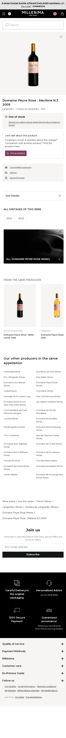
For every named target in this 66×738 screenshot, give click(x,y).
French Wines (44, 501)
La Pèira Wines (11, 418)
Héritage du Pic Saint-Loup (17, 396)
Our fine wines (26, 501)
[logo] (33, 13)
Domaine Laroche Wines (48, 371)
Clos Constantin (11, 435)
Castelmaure (10, 391)
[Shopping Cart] (62, 14)
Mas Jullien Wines (44, 377)
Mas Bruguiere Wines (14, 427)
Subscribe (33, 554)
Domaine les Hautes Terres (49, 466)
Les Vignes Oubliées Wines (49, 401)
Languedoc (8, 109)
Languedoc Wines (12, 507)
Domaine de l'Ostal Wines (49, 444)
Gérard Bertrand (12, 371)
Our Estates (10, 686)
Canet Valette (10, 474)
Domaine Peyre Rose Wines (17, 512)
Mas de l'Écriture (12, 460)
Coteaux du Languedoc (27, 109)
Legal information (26, 686)
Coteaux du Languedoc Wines (41, 507)
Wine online (8, 501)
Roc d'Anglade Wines (14, 377)
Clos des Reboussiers (46, 460)
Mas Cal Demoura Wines (48, 396)
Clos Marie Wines (44, 391)
